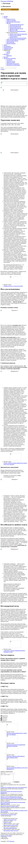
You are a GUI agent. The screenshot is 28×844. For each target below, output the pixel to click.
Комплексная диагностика (13, 21)
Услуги (5, 17)
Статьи (8, 51)
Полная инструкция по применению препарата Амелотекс (16, 745)
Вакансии (9, 55)
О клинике (9, 59)
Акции (5, 44)
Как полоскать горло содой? (11, 825)
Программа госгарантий (13, 63)
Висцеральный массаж (15, 25)
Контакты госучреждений (13, 65)
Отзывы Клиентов (8, 47)
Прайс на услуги (11, 19)
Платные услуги (11, 61)
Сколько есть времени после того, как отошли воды (14, 787)
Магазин (6, 57)
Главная (6, 16)
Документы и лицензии (10, 58)
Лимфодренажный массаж (16, 28)
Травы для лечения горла (10, 819)
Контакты (6, 54)
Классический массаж (15, 27)
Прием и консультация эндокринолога (15, 36)
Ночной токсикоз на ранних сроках (10, 806)
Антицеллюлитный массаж (17, 24)
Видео (8, 53)
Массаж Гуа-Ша (14, 30)
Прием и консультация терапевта (18, 38)
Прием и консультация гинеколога (18, 34)
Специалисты (7, 46)
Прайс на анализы (11, 20)
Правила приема (11, 62)
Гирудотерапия (10, 42)
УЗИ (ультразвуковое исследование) (16, 39)
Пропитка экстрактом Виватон (17, 31)
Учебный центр (8, 49)
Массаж (9, 23)
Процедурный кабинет (12, 40)
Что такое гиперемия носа (10, 828)
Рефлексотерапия (11, 43)
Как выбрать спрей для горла (11, 830)
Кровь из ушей (7, 822)
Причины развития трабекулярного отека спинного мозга (16, 757)
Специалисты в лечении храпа (8, 814)
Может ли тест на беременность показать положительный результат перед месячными (12, 797)
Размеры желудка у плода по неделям (13, 286)
